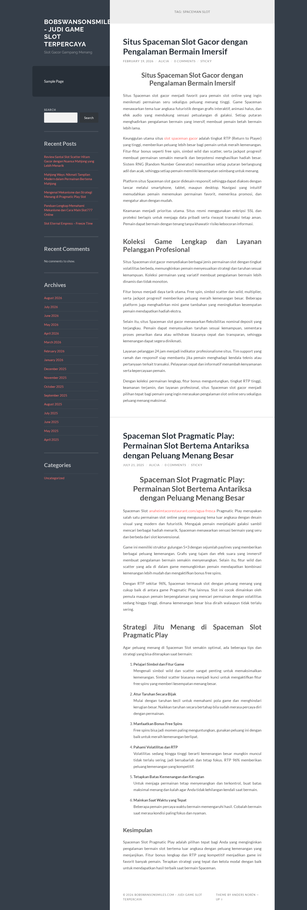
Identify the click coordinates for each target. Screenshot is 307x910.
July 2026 (51, 307)
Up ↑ (219, 899)
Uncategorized (54, 478)
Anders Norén (244, 894)
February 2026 (54, 351)
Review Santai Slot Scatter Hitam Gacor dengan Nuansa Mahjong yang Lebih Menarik (69, 161)
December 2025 (55, 369)
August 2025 (53, 404)
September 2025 (55, 395)
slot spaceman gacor (181, 138)
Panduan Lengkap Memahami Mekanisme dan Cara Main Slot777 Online (68, 210)
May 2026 (51, 324)
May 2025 (51, 431)
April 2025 (51, 439)
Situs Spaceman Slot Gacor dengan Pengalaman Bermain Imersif (185, 46)
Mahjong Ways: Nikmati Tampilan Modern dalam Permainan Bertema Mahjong (68, 179)
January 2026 (53, 360)
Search (50, 109)
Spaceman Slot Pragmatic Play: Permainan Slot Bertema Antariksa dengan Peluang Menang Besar (186, 445)
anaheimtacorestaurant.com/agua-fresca (182, 510)
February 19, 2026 (138, 61)
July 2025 (51, 413)
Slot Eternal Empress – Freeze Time (68, 223)
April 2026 (51, 333)
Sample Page (54, 81)
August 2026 (53, 298)
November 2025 (55, 377)
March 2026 (52, 342)
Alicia (164, 61)
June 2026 (51, 315)
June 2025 (51, 422)
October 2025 (54, 386)
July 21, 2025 (133, 465)
